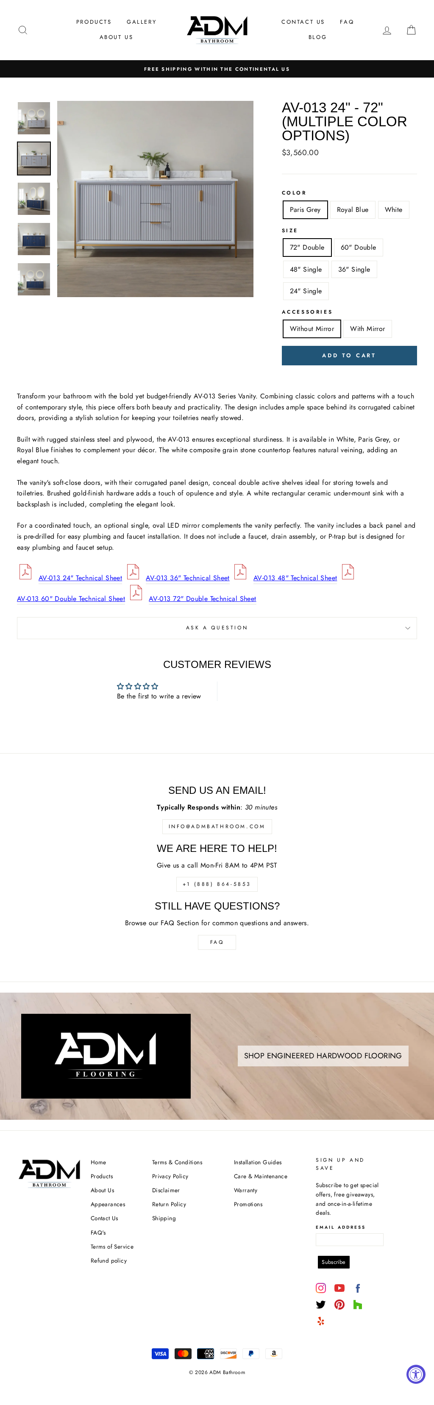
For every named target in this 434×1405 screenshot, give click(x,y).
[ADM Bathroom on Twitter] (321, 1304)
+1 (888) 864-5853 (217, 884)
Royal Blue (353, 209)
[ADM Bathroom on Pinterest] (339, 1304)
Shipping (164, 1218)
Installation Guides (258, 1162)
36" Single (354, 269)
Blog (318, 37)
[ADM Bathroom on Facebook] (358, 1288)
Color (294, 193)
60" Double (358, 247)
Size (290, 230)
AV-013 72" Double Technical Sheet (202, 599)
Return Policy (169, 1204)
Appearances (108, 1204)
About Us (117, 37)
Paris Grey (305, 209)
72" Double (307, 247)
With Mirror (367, 329)
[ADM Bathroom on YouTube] (339, 1288)
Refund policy (109, 1260)
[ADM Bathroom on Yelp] (321, 1321)
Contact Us (303, 22)
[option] (217, 69)
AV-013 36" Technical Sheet (187, 578)
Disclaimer (166, 1190)
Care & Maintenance (260, 1176)
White (394, 209)
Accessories (307, 312)
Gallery (141, 22)
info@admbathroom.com (217, 826)
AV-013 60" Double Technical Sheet (71, 599)
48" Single (306, 269)
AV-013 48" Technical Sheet (295, 578)
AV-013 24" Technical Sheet (80, 578)
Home (98, 1162)
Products (94, 22)
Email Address (341, 1227)
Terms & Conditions (177, 1162)
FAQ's (98, 1232)
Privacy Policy (170, 1176)
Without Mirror (312, 329)
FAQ (347, 22)
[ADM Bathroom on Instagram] (321, 1288)
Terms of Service (112, 1246)
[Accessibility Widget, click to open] (416, 1374)
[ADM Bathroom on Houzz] (358, 1304)
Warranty (245, 1190)
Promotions (248, 1204)
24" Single (306, 291)
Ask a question (217, 628)
